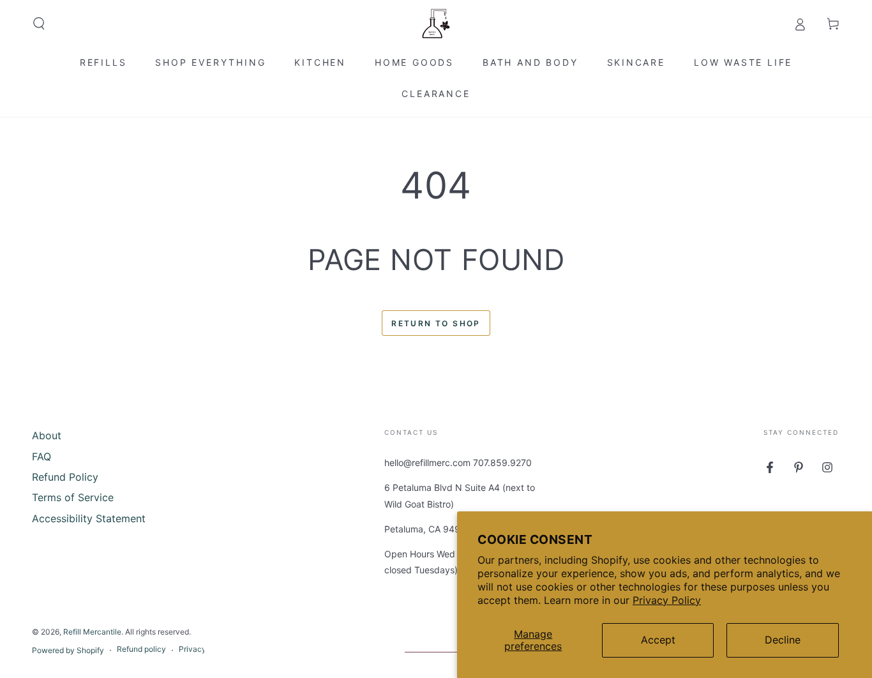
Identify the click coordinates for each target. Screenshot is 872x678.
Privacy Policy (667, 600)
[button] (39, 24)
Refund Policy (65, 477)
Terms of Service (73, 497)
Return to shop (436, 323)
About (46, 435)
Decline (783, 639)
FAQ (41, 456)
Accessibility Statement (89, 518)
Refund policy (141, 649)
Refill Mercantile (92, 632)
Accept (658, 639)
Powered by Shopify (68, 650)
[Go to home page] (436, 24)
